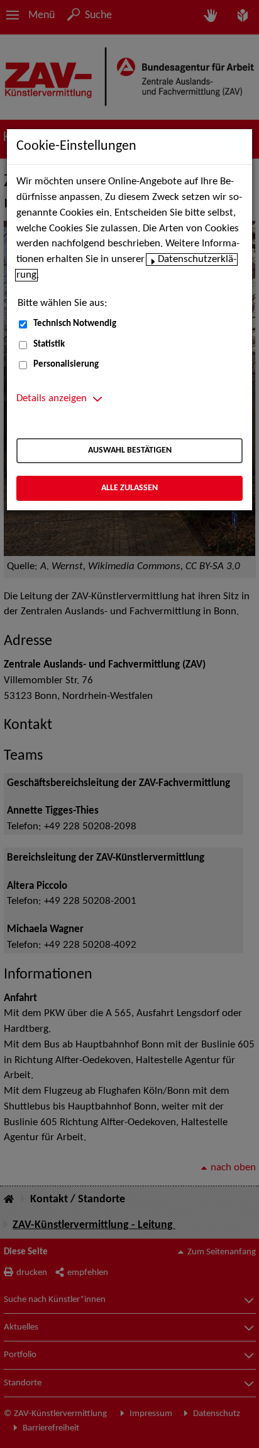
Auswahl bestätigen (130, 450)
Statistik (49, 344)
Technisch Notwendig (74, 323)
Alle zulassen (129, 488)
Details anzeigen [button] (51, 399)
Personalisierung (66, 364)
